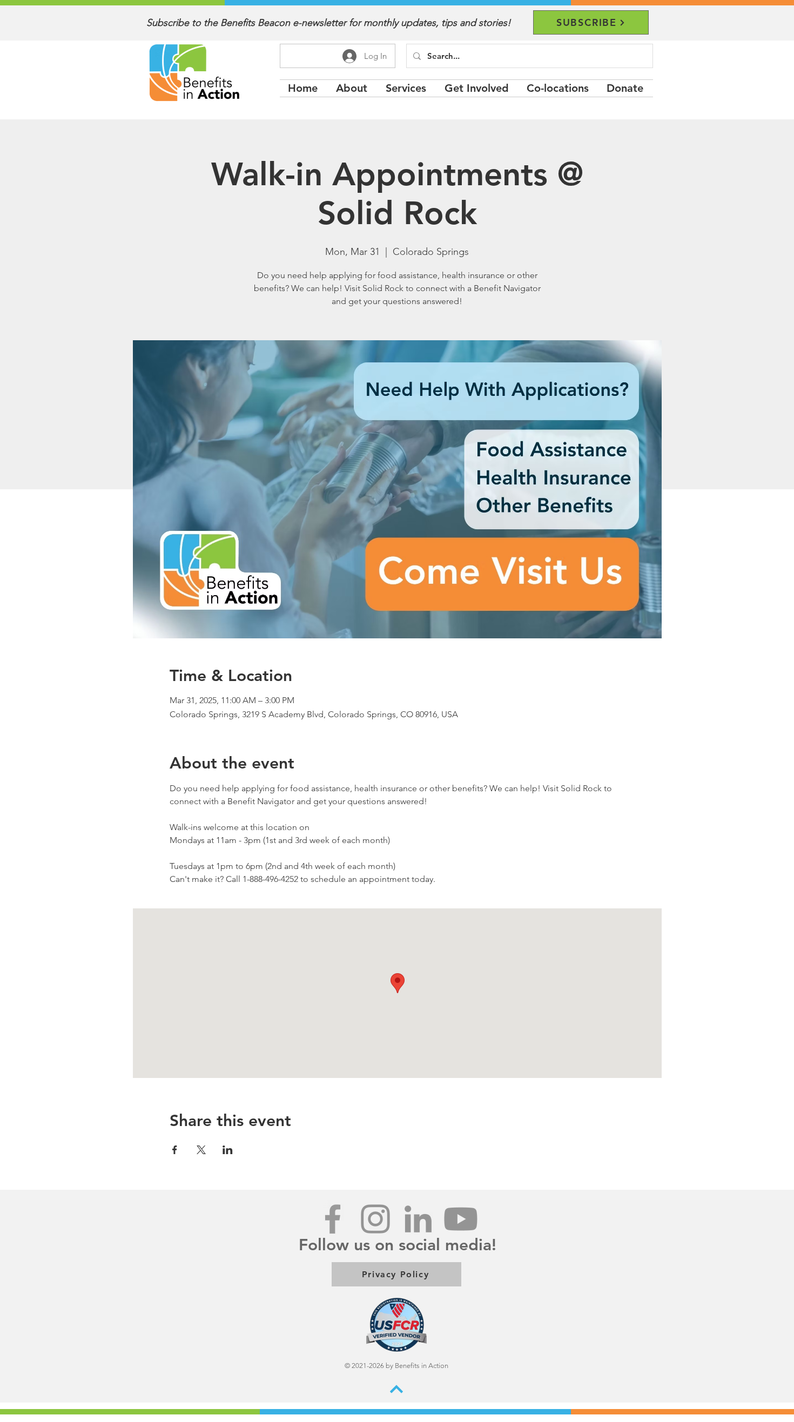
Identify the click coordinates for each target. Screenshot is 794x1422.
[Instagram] (375, 1218)
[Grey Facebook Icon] (332, 1218)
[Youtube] (460, 1218)
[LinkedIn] (418, 1218)
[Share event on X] (201, 1149)
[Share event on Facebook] (175, 1149)
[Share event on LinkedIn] (228, 1149)
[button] (407, 88)
